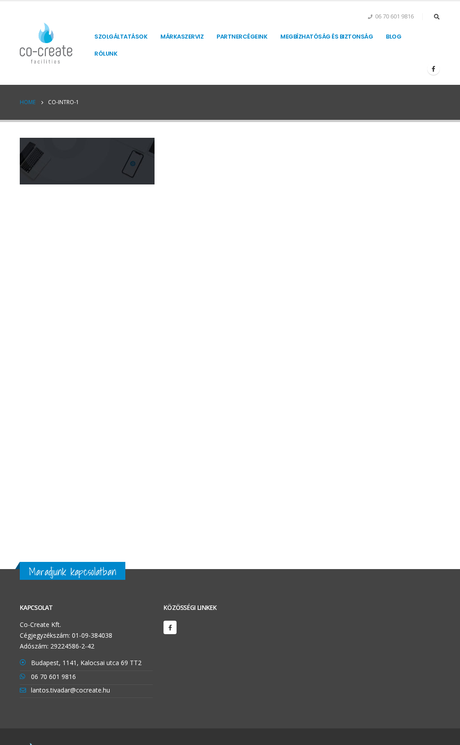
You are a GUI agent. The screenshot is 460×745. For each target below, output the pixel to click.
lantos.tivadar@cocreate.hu (70, 690)
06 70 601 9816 (53, 676)
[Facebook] (433, 68)
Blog (393, 36)
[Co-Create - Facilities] (46, 43)
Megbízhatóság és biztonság (326, 36)
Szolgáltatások (120, 36)
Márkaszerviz (181, 36)
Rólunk (105, 53)
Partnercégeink (242, 36)
